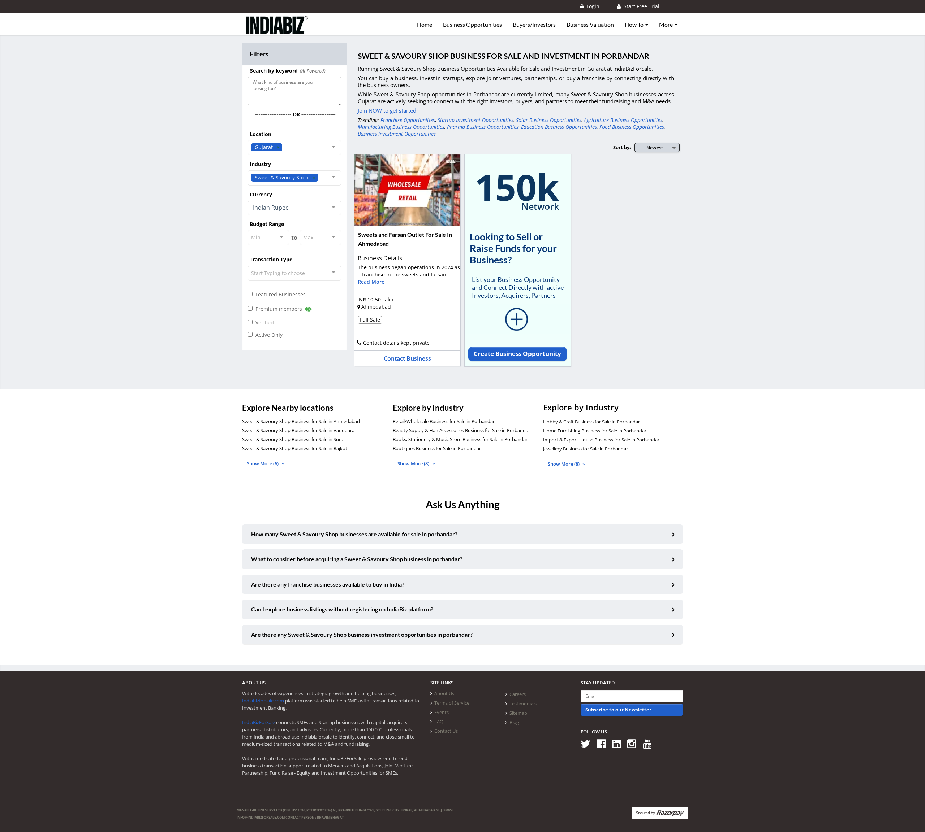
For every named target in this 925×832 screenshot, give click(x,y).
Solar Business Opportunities (548, 120)
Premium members (278, 308)
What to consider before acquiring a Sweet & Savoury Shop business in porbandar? (356, 559)
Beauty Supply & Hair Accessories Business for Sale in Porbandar (461, 430)
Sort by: (622, 147)
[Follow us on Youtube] (650, 743)
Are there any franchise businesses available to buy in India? (327, 584)
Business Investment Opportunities (397, 133)
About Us (444, 693)
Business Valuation (590, 24)
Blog (514, 722)
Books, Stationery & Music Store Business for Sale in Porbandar (460, 439)
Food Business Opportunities (631, 126)
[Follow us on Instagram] (634, 743)
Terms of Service (451, 703)
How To (635, 24)
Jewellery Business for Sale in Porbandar (585, 448)
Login (591, 6)
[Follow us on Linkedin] (619, 743)
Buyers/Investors (534, 24)
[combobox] (294, 147)
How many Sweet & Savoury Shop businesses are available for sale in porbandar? (354, 534)
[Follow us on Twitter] (588, 743)
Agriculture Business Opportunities (623, 120)
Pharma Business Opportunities (483, 126)
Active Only (268, 334)
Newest (654, 147)
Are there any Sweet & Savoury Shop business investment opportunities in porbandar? (362, 634)
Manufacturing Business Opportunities (401, 126)
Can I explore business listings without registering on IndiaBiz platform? (342, 609)
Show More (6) (263, 463)
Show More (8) (413, 463)
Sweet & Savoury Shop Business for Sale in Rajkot (294, 448)
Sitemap (518, 713)
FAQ (438, 721)
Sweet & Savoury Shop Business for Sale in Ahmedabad (301, 421)
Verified (263, 322)
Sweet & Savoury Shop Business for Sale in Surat (293, 439)
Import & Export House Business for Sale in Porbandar (601, 439)
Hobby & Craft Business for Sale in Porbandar (591, 421)
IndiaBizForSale (258, 722)
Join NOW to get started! (388, 110)
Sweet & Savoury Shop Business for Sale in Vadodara (298, 430)
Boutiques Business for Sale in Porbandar (437, 448)
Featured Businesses (279, 294)
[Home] (277, 31)
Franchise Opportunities (407, 120)
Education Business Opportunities (559, 126)
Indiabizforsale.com (263, 700)
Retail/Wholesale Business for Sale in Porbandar (444, 421)
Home (424, 24)
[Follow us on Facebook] (604, 743)
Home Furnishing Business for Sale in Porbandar (594, 430)
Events (441, 712)
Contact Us (446, 731)
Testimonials (523, 703)
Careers (517, 694)
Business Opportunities (472, 24)
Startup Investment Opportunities (475, 120)
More (666, 24)
